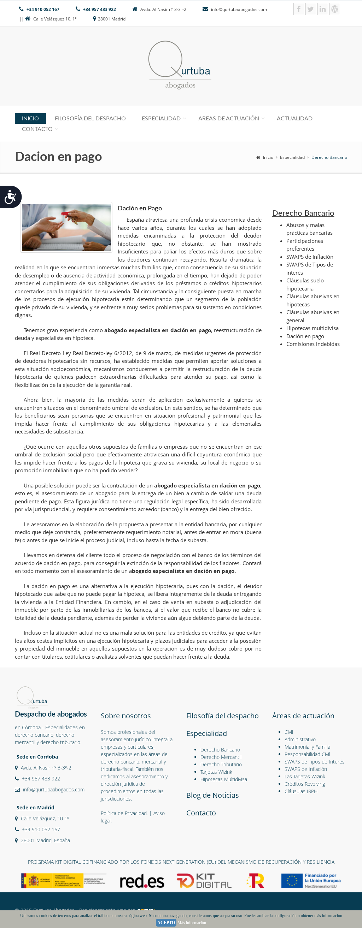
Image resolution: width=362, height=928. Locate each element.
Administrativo (300, 739)
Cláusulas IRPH (301, 791)
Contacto (37, 129)
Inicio (30, 118)
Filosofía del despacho (90, 118)
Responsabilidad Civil (307, 754)
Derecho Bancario (220, 749)
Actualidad (295, 118)
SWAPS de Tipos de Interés (315, 761)
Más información (191, 922)
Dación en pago (305, 336)
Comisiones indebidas (313, 343)
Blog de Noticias (212, 795)
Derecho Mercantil (220, 757)
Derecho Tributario (221, 764)
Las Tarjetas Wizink (305, 776)
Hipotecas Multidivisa (223, 779)
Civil (289, 732)
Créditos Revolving (305, 783)
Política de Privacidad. (124, 813)
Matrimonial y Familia (307, 746)
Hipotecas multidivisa (312, 327)
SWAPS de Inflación (309, 256)
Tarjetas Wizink (216, 771)
